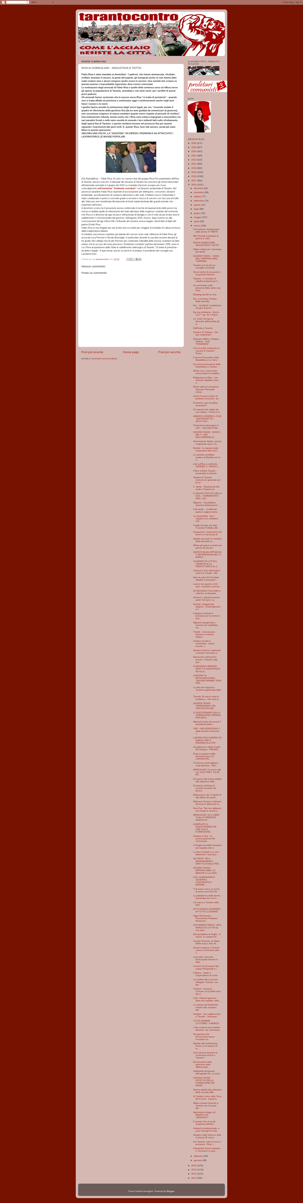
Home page (131, 352)
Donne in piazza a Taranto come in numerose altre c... (206, 950)
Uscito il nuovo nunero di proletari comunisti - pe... (206, 397)
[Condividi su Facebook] (137, 259)
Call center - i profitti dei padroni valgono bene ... (206, 510)
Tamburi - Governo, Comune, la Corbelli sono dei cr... (207, 991)
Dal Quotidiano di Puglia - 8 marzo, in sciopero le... (206, 935)
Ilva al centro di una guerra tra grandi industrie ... (206, 273)
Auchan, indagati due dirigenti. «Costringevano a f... (206, 606)
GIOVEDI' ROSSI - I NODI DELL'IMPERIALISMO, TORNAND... (206, 258)
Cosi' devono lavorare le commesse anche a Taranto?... (205, 1055)
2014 (194, 1169)
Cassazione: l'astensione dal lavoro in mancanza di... (207, 533)
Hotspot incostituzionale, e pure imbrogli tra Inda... (206, 1129)
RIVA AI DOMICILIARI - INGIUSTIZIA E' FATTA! (206, 244)
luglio (197, 209)
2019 (194, 172)
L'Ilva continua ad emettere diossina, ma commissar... (207, 1028)
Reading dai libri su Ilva (204, 294)
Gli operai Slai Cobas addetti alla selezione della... (207, 780)
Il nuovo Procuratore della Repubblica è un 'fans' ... (206, 358)
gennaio (198, 1160)
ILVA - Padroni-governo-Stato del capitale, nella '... (207, 999)
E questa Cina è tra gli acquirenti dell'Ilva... (204, 1122)
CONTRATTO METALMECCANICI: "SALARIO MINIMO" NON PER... (207, 679)
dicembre (199, 188)
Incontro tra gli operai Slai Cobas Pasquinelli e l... (206, 967)
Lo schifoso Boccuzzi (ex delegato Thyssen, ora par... (205, 982)
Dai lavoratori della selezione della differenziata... (202, 1064)
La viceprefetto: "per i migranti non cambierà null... (205, 518)
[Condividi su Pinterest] (140, 259)
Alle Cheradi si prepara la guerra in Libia (205, 237)
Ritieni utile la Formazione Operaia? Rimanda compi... (206, 389)
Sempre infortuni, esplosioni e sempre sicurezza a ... (207, 651)
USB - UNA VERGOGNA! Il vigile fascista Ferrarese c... (206, 731)
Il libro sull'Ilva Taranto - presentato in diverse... (205, 472)
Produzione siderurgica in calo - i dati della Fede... (206, 426)
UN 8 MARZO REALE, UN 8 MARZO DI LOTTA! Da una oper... (207, 927)
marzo (197, 225)
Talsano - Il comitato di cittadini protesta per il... (206, 279)
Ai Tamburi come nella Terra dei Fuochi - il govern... (207, 1097)
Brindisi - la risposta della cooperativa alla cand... (206, 449)
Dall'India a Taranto (203, 328)
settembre (199, 201)
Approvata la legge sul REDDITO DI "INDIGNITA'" (204, 1115)
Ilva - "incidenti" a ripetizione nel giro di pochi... (207, 306)
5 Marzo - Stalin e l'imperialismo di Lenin (205, 974)
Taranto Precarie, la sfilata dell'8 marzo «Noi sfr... (206, 942)
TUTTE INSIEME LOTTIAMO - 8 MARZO (206, 1022)
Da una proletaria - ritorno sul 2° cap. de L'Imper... (206, 313)
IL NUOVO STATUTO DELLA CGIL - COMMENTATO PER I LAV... (207, 496)
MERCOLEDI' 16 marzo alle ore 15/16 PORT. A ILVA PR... (207, 772)
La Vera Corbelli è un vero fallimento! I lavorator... (206, 853)
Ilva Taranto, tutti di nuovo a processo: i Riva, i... (207, 1143)
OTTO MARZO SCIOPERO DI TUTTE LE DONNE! (206, 910)
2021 (194, 164)
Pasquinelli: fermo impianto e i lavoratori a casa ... (206, 1149)
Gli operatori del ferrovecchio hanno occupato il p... (204, 1036)
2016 (194, 185)
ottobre (198, 196)
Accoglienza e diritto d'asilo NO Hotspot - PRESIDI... (206, 748)
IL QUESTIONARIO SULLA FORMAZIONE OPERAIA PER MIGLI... (206, 715)
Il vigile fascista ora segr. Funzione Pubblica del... (206, 526)
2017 (194, 180)
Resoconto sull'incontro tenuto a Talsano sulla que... (205, 659)
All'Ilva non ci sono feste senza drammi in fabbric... (207, 372)
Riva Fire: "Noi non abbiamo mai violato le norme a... (207, 809)
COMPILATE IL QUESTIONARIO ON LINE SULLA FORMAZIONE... (204, 828)
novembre (199, 192)
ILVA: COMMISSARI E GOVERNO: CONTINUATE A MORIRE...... (204, 881)
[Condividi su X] (134, 259)
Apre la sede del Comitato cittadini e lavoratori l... (206, 578)
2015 (194, 1165)
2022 (194, 160)
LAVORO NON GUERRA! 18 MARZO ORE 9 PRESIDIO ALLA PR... (207, 740)
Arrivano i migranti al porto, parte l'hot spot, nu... (206, 598)
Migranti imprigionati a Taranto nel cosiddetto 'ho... (205, 625)
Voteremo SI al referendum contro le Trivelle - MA (206, 571)
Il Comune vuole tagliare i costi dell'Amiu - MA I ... (206, 764)
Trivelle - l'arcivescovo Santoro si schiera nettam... (204, 634)
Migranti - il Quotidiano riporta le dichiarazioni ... (206, 503)
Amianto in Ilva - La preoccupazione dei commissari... (204, 838)
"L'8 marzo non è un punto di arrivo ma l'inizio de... (206, 890)
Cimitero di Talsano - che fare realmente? (205, 333)
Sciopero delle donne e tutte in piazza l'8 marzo (207, 1136)
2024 (194, 151)
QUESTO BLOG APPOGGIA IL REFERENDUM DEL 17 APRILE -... (207, 554)
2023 (194, 155)
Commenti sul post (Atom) (104, 358)
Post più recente (92, 352)
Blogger (170, 1191)
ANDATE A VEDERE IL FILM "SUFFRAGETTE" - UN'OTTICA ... (207, 418)
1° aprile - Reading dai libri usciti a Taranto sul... (206, 488)
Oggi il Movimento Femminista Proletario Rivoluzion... (205, 918)
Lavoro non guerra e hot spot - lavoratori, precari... (207, 585)
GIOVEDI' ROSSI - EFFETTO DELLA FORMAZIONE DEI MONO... (204, 1082)
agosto (197, 205)
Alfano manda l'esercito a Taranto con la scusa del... (205, 1105)
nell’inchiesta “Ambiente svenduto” (117, 188)
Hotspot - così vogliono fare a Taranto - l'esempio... (207, 1015)
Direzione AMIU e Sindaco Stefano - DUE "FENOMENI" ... (206, 341)
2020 (194, 168)
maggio (198, 217)
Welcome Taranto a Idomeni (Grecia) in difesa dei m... (207, 802)
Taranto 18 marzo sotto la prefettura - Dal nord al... (206, 697)
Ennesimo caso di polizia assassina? (205, 404)
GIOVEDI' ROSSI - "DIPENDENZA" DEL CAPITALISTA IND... (204, 706)
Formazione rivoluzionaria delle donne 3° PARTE (206, 230)
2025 (194, 147)
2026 (194, 143)
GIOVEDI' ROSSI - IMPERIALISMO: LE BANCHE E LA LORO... (206, 870)
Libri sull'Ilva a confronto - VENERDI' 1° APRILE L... (206, 465)
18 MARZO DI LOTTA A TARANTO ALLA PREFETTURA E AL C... (206, 564)
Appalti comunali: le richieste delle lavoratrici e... (207, 540)
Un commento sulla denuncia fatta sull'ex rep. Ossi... (207, 288)
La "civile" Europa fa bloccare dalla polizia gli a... (206, 321)
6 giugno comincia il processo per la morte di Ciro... (206, 616)
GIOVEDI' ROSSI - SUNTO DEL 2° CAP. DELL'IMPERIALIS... (206, 434)
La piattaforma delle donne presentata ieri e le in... (206, 896)
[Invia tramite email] (128, 259)
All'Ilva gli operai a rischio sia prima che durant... (207, 546)
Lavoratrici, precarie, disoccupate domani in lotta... (205, 959)
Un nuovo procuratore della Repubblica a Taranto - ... (207, 365)
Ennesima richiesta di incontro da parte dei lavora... (204, 788)
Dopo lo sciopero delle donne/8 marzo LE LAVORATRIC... (204, 756)
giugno (197, 213)
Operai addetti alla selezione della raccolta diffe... (207, 1091)
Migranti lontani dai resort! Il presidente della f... (207, 723)
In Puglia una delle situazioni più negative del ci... (207, 846)
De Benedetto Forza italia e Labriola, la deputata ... (206, 592)
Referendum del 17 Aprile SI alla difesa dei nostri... (207, 796)
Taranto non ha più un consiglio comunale (204, 266)
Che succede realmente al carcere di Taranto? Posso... (206, 350)
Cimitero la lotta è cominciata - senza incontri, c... (203, 643)
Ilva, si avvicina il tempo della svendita (205, 300)
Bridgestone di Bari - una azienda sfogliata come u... (206, 380)
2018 (194, 176)
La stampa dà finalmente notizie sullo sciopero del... (205, 1007)
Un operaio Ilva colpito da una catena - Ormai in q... (207, 410)
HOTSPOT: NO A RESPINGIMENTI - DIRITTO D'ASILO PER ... (207, 861)
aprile (197, 221)
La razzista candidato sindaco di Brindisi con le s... (206, 457)
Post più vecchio (169, 352)
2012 (194, 1178)
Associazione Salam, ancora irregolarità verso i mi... (207, 442)
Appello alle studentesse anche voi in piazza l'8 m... (205, 1046)
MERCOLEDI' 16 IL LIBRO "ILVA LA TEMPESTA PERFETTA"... (206, 817)
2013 (194, 1174)
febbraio (198, 1156)
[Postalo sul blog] (131, 259)
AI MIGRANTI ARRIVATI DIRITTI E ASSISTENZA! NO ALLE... (206, 669)
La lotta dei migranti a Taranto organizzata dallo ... (207, 690)
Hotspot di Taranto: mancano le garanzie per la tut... (206, 480)
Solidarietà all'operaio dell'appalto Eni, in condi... (207, 1072)
